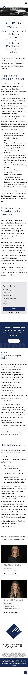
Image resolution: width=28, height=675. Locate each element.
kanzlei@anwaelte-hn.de (14, 647)
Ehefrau (7, 292)
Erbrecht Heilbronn (15, 656)
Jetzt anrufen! (13, 341)
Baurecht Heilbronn (14, 655)
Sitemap (23, 663)
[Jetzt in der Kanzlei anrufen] (26, 672)
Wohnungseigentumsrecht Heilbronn (9, 653)
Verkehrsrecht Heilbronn (17, 654)
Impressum (5, 663)
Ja (5, 301)
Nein (6, 304)
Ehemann (7, 295)
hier (4, 201)
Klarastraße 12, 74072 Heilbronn (13, 644)
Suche (14, 665)
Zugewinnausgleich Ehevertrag (14, 657)
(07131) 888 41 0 (12, 646)
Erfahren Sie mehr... (11, 574)
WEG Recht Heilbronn (9, 654)
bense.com (23, 661)
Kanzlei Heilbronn (22, 656)
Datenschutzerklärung (14, 663)
